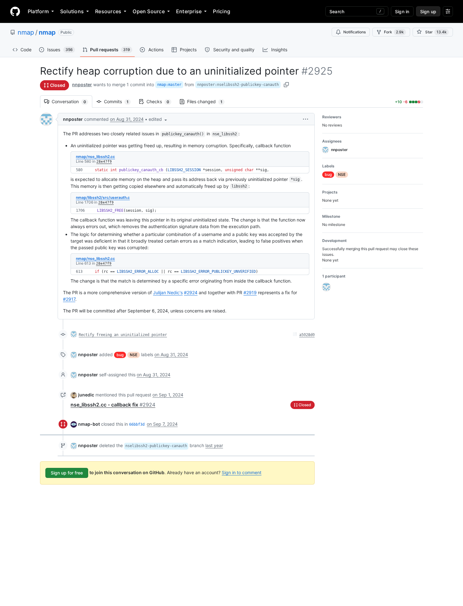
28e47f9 (104, 162)
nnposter (82, 84)
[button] (158, 119)
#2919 (250, 292)
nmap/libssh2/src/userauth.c (103, 197)
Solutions (72, 11)
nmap (26, 32)
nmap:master (169, 84)
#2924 (190, 292)
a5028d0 (307, 335)
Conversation (72, 101)
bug (120, 354)
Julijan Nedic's (168, 292)
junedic (86, 394)
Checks (160, 101)
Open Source (149, 11)
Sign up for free (67, 472)
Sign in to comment (241, 472)
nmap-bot (89, 424)
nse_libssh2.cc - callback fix (113, 404)
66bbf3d (137, 424)
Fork (394, 32)
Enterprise (189, 11)
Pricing (221, 11)
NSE (133, 354)
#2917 (69, 299)
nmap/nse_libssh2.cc (95, 156)
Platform (38, 11)
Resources (108, 11)
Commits (119, 101)
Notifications (354, 32)
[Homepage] (15, 11)
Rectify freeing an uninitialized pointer (123, 335)
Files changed (208, 101)
